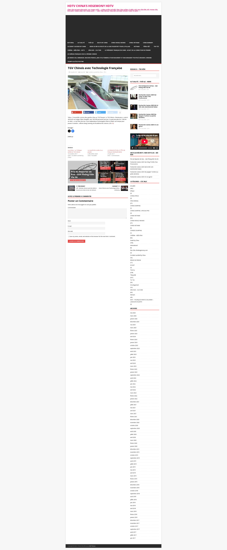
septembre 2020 (135, 428)
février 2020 (133, 443)
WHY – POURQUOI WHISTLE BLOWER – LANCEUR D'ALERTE (141, 301)
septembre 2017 (135, 529)
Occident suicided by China (76, 46)
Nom (69, 221)
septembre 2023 (135, 348)
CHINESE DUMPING (136, 230)
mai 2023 (133, 360)
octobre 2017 (134, 526)
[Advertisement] (113, 27)
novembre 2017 (134, 523)
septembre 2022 (135, 375)
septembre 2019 (135, 458)
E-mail (69, 226)
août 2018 (133, 496)
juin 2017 (132, 538)
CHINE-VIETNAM (135, 225)
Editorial (70, 42)
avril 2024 (133, 336)
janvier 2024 (133, 342)
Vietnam (136, 46)
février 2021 (133, 416)
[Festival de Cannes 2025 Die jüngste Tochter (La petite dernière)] (133, 118)
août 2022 (133, 378)
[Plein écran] (157, 148)
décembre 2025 (134, 322)
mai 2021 (133, 408)
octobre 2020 (134, 425)
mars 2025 (133, 327)
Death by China (102, 42)
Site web (70, 231)
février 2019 (133, 479)
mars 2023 (133, 366)
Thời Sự (91, 42)
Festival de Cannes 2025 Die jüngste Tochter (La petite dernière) (104, 172)
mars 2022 (133, 393)
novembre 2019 (134, 452)
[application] (144, 141)
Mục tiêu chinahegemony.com (139, 250)
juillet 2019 (133, 464)
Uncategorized (134, 285)
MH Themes (92, 546)
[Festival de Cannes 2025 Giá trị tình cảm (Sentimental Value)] (133, 109)
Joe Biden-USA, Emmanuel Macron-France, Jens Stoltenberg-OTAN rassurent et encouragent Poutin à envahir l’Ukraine (109, 58)
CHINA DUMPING (135, 206)
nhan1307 (82, 72)
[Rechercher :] (145, 75)
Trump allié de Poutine (75, 61)
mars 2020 (133, 440)
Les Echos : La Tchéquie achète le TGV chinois (75, 151)
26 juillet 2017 (73, 72)
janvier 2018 (133, 517)
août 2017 (133, 532)
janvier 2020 (133, 446)
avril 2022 (133, 390)
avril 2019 (133, 473)
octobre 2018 (134, 491)
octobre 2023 (134, 345)
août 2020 (133, 431)
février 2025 (133, 330)
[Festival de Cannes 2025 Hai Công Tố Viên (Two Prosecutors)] (133, 98)
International (134, 245)
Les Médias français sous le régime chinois (82, 54)
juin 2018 (132, 502)
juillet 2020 (133, 434)
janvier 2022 (133, 399)
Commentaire (72, 207)
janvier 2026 (133, 319)
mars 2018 (133, 511)
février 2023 (133, 369)
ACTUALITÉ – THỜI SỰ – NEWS (140, 82)
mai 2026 (133, 313)
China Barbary (148, 42)
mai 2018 (133, 505)
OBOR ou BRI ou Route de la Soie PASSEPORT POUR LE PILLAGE (110, 46)
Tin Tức (156, 46)
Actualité (81, 42)
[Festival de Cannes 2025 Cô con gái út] (133, 128)
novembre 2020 (134, 422)
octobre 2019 (134, 455)
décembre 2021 (134, 402)
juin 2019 (132, 467)
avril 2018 (133, 508)
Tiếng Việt (146, 46)
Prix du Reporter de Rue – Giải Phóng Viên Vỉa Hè (82, 174)
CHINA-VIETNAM (134, 42)
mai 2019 (133, 470)
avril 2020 (133, 437)
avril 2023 (133, 363)
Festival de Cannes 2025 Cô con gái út (120, 174)
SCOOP (132, 265)
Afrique (132, 191)
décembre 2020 (134, 419)
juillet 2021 (133, 405)
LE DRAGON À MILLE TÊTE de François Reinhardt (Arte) (116, 151)
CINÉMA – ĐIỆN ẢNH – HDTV (76, 50)
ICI (112, 123)
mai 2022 (133, 387)
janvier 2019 (133, 482)
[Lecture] (132, 148)
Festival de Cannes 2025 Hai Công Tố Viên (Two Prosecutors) (105, 162)
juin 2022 (132, 384)
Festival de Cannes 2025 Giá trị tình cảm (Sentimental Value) (120, 161)
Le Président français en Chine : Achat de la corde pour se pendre (128, 50)
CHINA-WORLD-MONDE (118, 42)
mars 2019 (133, 476)
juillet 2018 (133, 499)
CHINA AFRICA (134, 196)
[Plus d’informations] (120, 112)
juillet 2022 (133, 381)
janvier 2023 (133, 372)
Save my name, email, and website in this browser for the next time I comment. (92, 236)
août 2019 (133, 461)
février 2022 (133, 396)
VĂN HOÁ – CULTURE (94, 50)
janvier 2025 (133, 333)
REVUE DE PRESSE (135, 260)
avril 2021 (133, 410)
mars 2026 (133, 316)
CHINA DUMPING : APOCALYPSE (139, 210)
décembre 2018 (134, 485)
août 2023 (133, 351)
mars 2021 (133, 413)
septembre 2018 (135, 493)
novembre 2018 (134, 487)
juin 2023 (132, 357)
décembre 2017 (134, 520)
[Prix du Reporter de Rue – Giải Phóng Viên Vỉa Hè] (133, 89)
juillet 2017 (133, 535)
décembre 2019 (134, 449)
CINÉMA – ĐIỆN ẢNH (136, 235)
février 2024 (133, 339)
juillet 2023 (133, 354)
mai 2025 (133, 325)
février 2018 (133, 514)
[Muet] (154, 148)
